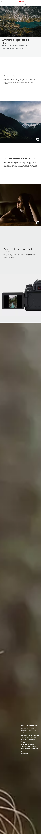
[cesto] (2, 1)
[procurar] (4, 1)
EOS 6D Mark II (29, 138)
